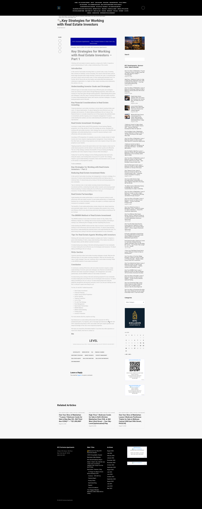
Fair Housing (98, 2)
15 (140, 343)
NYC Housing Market (84, 2)
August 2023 (110, 481)
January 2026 (110, 458)
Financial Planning (99, 352)
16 (143, 343)
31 (126, 351)
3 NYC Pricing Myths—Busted (94, 455)
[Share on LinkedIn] (59, 51)
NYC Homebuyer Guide (94, 4)
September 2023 (111, 479)
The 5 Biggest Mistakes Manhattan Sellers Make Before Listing (95, 491)
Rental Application (123, 8)
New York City (89, 10)
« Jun (126, 354)
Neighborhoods (113, 2)
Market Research (89, 355)
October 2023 (110, 476)
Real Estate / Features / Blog (94, 469)
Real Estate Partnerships (102, 358)
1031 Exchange (83, 4)
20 (134, 345)
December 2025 (111, 460)
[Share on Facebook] (59, 40)
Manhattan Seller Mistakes (94, 457)
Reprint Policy (97, 8)
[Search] (143, 59)
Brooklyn (109, 10)
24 (126, 348)
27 (134, 348)
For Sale (115, 10)
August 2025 (110, 469)
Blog (72, 333)
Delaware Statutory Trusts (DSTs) (82, 8)
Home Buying (95, 13)
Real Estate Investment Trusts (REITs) (111, 4)
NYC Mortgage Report (115, 6)
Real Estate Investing (88, 358)
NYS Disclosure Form (78, 10)
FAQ (92, 352)
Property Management (101, 355)
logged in (79, 375)
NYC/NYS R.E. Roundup (102, 6)
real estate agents (76, 358)
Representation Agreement (107, 13)
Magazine (105, 2)
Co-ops (126, 10)
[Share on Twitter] (59, 44)
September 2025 (111, 467)
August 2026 (110, 451)
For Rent (121, 10)
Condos (89, 13)
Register (104, 8)
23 (143, 345)
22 (140, 345)
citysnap (142, 394)
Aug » (129, 354)
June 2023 (110, 486)
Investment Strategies (77, 355)
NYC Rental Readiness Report (94, 459)
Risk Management (75, 361)
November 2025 (111, 462)
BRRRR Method (85, 352)
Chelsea (104, 10)
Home (76, 2)
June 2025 (110, 474)
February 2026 (110, 455)
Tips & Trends (122, 2)
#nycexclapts (76, 352)
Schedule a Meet (112, 8)
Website (142, 379)
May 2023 (109, 488)
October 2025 (110, 465)
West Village (97, 10)
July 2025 (109, 472)
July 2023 (109, 483)
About (92, 2)
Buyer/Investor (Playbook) (87, 6)
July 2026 (109, 453)
